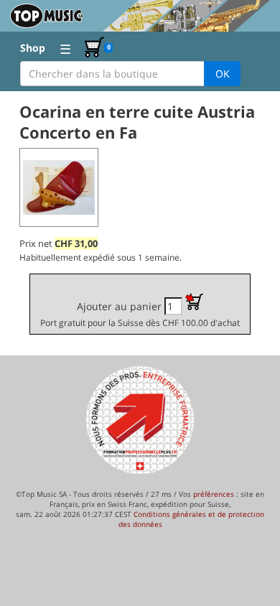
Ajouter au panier (140, 313)
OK (222, 73)
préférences (213, 494)
